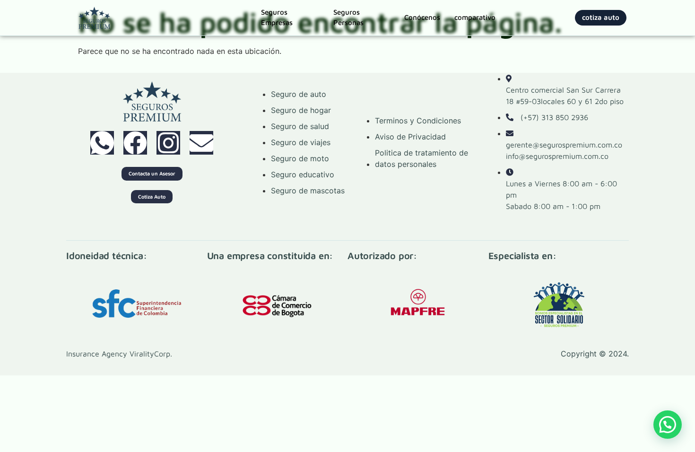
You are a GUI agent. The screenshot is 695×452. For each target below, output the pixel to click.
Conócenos (422, 17)
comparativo (474, 17)
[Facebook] (135, 143)
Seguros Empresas (277, 18)
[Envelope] (201, 143)
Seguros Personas (348, 18)
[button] (667, 424)
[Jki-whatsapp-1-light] (102, 143)
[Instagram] (168, 143)
